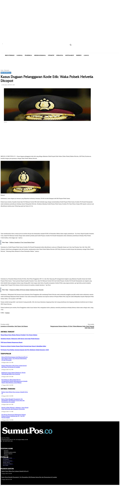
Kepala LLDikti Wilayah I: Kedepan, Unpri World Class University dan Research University (14, 408)
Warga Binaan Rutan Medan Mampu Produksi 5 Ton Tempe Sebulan (19, 335)
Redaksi (7, 312)
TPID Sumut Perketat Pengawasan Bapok (11, 342)
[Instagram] (5, 444)
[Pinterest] (27, 126)
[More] (39, 126)
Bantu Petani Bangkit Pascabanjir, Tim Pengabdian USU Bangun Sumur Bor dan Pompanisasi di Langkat (13, 400)
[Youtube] (10, 444)
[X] (21, 126)
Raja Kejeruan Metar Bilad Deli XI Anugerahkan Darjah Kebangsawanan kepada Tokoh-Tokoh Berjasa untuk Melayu (14, 381)
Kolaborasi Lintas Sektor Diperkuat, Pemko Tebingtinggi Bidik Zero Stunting (13, 373)
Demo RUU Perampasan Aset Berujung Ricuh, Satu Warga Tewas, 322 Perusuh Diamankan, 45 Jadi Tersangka (14, 358)
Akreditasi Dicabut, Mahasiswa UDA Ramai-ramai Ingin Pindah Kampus (20, 338)
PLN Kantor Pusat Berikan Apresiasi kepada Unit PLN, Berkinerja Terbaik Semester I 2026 (25, 350)
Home (2, 70)
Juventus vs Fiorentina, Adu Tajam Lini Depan (14, 326)
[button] (70, 45)
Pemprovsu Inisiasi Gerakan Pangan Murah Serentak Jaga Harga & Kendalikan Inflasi (23, 346)
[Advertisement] (60, 62)
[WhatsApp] (33, 126)
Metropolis (6, 70)
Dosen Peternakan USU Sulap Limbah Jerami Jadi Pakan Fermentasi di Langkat (14, 366)
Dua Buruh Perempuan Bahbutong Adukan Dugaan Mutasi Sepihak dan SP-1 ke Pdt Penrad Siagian (13, 416)
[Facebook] (15, 126)
